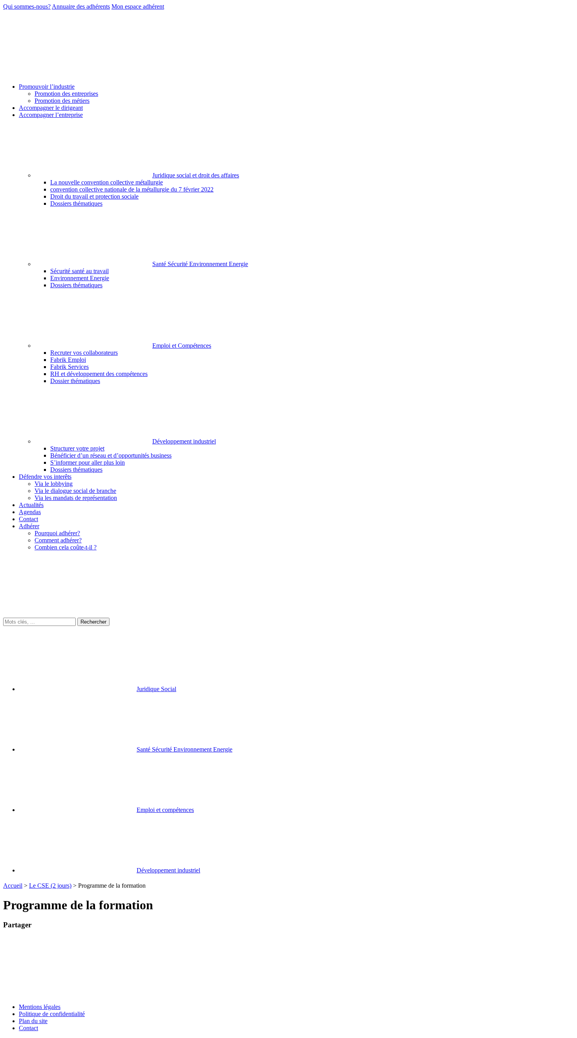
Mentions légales (39, 1006)
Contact (28, 1028)
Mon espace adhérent (137, 6)
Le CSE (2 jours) (50, 885)
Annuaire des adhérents (81, 6)
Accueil (12, 885)
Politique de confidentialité (52, 1014)
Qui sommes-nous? (27, 6)
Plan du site (33, 1021)
